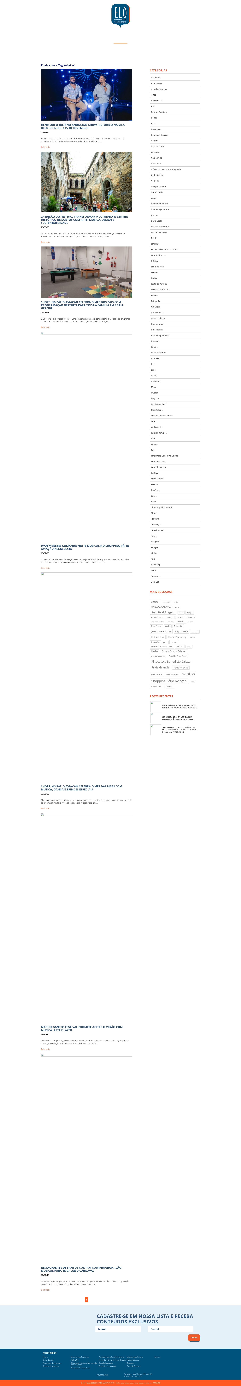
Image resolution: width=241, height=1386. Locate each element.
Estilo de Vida (157, 266)
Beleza (154, 117)
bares (177, 607)
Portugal (155, 473)
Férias (154, 278)
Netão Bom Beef (158, 404)
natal (189, 647)
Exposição (178, 626)
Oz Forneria (156, 427)
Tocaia (154, 536)
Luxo (153, 369)
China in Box (157, 157)
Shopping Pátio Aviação (162, 507)
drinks (167, 626)
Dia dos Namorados (160, 226)
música (179, 646)
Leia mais (45, 147)
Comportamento (158, 186)
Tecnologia (156, 524)
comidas (170, 622)
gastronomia (161, 631)
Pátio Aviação (181, 667)
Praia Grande (157, 478)
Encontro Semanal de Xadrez (164, 249)
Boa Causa (156, 129)
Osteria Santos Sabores (162, 415)
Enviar (194, 1338)
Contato (158, 1357)
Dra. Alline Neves (159, 232)
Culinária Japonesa (160, 209)
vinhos (170, 686)
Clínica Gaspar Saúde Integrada (166, 169)
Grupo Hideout (158, 318)
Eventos (154, 272)
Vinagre (154, 547)
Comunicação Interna (135, 1357)
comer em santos (157, 622)
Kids (153, 364)
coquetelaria (157, 192)
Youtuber (155, 576)
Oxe (153, 421)
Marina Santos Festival (161, 646)
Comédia (155, 180)
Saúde (154, 501)
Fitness (154, 295)
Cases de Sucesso (133, 1366)
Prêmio (154, 484)
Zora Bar (155, 581)
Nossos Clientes (133, 1360)
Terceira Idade (158, 530)
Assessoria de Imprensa (52, 1363)
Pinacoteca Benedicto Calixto (164, 455)
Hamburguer (157, 324)
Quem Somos (48, 1360)
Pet (152, 450)
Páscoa (154, 444)
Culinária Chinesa (159, 203)
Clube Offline (157, 175)
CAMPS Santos (158, 146)
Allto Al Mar (156, 83)
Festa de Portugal (159, 284)
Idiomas (155, 347)
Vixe (153, 559)
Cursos (154, 215)
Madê (153, 375)
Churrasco (156, 163)
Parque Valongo (158, 656)
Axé (153, 106)
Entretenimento (158, 255)
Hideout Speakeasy (160, 335)
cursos (190, 622)
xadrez (154, 570)
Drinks (154, 238)
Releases (130, 1363)
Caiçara (154, 140)
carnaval (180, 617)
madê (173, 642)
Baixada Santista (159, 112)
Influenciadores (158, 352)
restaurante (156, 674)
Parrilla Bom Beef (159, 432)
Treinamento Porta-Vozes (80, 1368)
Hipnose (155, 341)
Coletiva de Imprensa (51, 1366)
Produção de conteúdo (107, 1366)
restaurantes (172, 674)
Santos (154, 496)
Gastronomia (157, 312)
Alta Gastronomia (159, 89)
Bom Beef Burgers (159, 135)
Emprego (155, 243)
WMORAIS (156, 1383)
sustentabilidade (157, 687)
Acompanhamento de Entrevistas (111, 1357)
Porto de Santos (158, 467)
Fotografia (155, 301)
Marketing (156, 381)
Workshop (156, 564)
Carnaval (155, 152)
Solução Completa (106, 1363)
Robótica (155, 490)
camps (189, 612)
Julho (165, 642)
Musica (154, 392)
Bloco (153, 123)
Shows (154, 513)
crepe (153, 198)
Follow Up (75, 1360)
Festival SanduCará (160, 289)
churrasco (191, 617)
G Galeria (155, 306)
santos (188, 674)
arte (176, 602)
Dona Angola (156, 626)
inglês (192, 637)
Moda (153, 387)
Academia (155, 77)
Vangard (155, 541)
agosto (155, 601)
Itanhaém (155, 358)
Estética (154, 261)
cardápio (170, 617)
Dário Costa (156, 221)
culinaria (180, 621)
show (193, 681)
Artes (153, 94)
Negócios (155, 398)
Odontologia (157, 410)
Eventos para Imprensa (80, 1357)
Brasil (181, 613)
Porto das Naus (158, 461)
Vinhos (154, 553)
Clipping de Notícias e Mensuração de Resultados (84, 1364)
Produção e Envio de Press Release (112, 1360)
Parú (153, 438)
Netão (154, 651)
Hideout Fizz (157, 329)
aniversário (167, 602)
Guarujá (195, 632)
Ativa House (156, 100)
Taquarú (155, 518)
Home (45, 1357)
